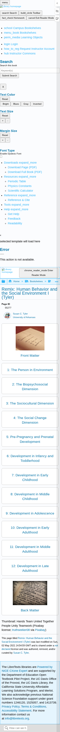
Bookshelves (36, 281)
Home (16, 281)
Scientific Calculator (20, 190)
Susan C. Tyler (20, 314)
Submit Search (9, 75)
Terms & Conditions (33, 706)
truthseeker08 (21, 630)
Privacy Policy (11, 706)
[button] (14, 218)
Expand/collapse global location (56, 281)
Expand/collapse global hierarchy (5, 282)
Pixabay (40, 630)
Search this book (8, 65)
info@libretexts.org (16, 718)
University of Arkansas (24, 317)
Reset (5, 99)
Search (6, 728)
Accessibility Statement (16, 710)
